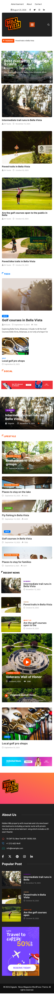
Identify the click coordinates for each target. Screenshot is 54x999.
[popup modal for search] (48, 24)
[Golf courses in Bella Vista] (27, 294)
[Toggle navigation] (32, 25)
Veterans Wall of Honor (24, 677)
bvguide (10, 68)
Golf (5, 316)
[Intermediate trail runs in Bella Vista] (27, 101)
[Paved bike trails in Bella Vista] (27, 242)
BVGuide (7, 325)
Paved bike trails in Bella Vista (27, 62)
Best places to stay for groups (23, 462)
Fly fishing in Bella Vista (15, 515)
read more (10, 80)
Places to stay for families (16, 562)
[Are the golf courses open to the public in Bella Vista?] (27, 194)
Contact (38, 4)
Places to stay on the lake (16, 492)
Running (10, 410)
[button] (51, 78)
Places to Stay (13, 456)
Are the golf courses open (35, 913)
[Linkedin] (44, 10)
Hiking (26, 602)
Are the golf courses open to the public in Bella (24, 214)
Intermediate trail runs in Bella (38, 878)
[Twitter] (35, 10)
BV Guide (7, 124)
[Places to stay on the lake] (27, 482)
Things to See (13, 673)
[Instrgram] (39, 10)
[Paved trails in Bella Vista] (27, 147)
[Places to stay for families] (27, 553)
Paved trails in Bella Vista (16, 166)
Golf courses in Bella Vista (22, 320)
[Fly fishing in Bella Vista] (27, 506)
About (29, 4)
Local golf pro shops (13, 360)
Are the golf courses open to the (35, 624)
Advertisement (17, 4)
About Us (27, 620)
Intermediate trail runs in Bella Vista (28, 41)
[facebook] (30, 10)
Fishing (8, 508)
